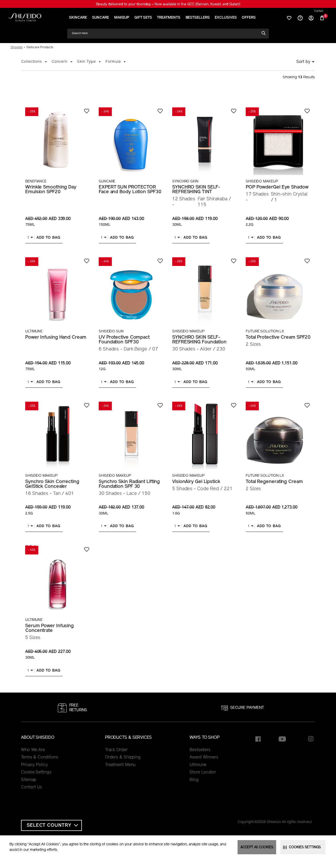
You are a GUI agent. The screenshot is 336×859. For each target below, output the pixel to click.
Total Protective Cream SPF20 (278, 337)
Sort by (303, 62)
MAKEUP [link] (121, 18)
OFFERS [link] (248, 18)
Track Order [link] (116, 750)
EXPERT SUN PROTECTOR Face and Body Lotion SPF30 (130, 190)
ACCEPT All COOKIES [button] (256, 847)
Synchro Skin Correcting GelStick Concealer (52, 484)
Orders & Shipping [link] (123, 757)
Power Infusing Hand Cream (55, 337)
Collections (31, 62)
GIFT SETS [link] (143, 18)
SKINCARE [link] (78, 18)
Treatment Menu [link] (120, 765)
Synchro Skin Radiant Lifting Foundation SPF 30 (129, 484)
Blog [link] (194, 780)
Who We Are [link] (33, 750)
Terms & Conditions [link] (39, 757)
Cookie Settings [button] (36, 772)
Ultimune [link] (198, 765)
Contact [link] (318, 11)
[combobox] (165, 33)
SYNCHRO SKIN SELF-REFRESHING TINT (196, 190)
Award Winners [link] (204, 757)
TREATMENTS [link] (168, 18)
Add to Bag (48, 238)
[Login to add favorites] (86, 111)
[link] (24, 17)
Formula (113, 62)
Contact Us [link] (31, 787)
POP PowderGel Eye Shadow (277, 187)
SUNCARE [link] (100, 18)
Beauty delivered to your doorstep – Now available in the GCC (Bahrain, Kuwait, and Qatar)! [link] (168, 4)
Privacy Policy (34, 765)
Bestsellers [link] (200, 750)
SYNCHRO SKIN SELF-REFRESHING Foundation (199, 340)
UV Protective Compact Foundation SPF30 (124, 340)
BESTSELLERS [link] (198, 18)
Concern (59, 62)
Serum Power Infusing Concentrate (49, 628)
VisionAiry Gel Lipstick (196, 482)
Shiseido (16, 47)
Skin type (86, 62)
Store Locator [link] (203, 772)
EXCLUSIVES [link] (226, 18)
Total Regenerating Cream (274, 482)
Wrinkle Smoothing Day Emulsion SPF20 (50, 190)
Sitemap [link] (28, 780)
